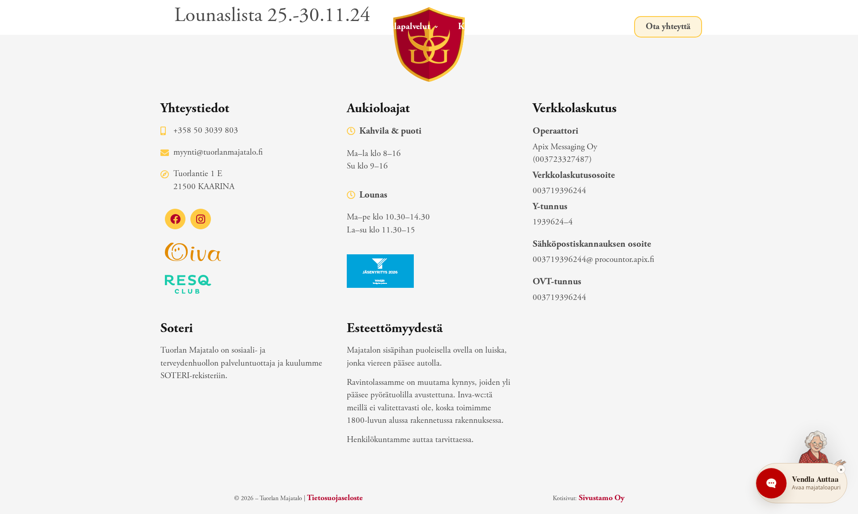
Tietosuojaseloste (335, 498)
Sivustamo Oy (601, 498)
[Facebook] (175, 219)
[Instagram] (200, 219)
